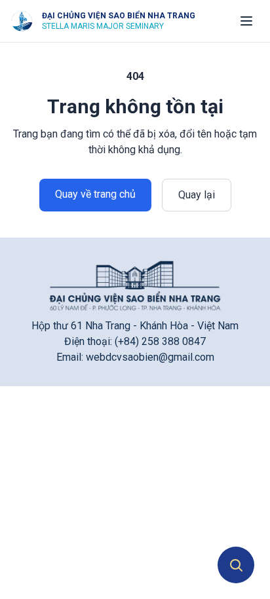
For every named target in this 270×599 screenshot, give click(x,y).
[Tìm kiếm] (236, 565)
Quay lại (196, 195)
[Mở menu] (246, 21)
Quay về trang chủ (95, 194)
